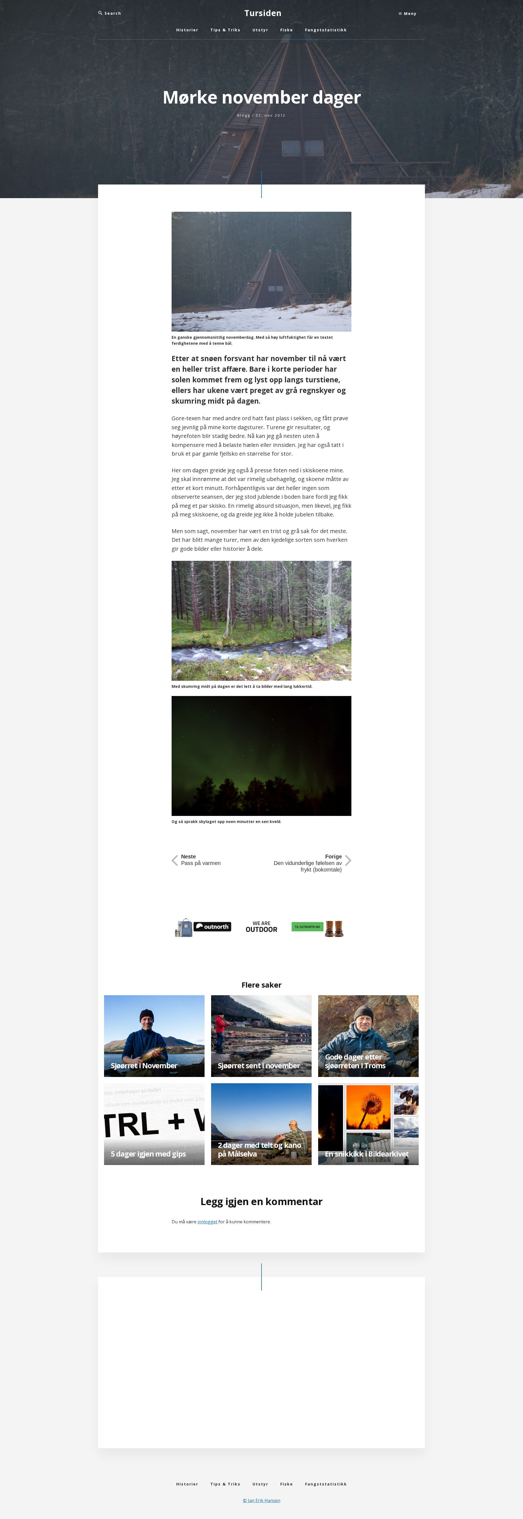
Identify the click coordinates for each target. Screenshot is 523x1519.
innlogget (207, 1222)
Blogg (243, 115)
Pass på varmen (201, 860)
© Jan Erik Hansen (261, 1500)
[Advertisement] (261, 1374)
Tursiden (263, 13)
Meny (409, 13)
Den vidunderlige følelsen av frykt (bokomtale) (308, 863)
